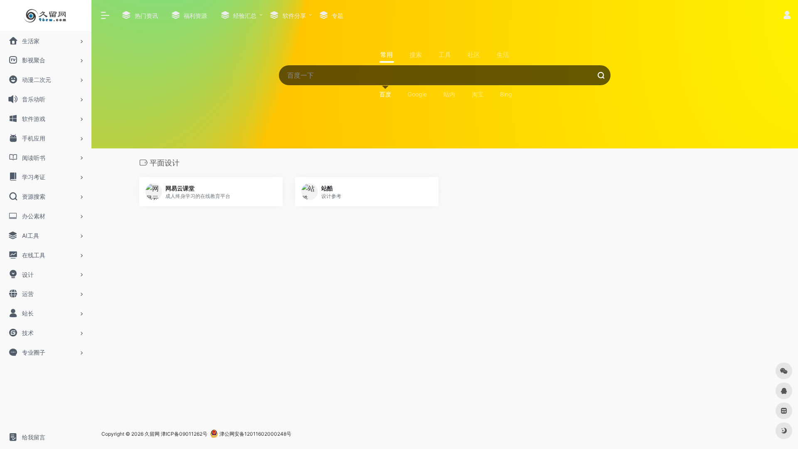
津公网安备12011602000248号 (254, 434)
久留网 (152, 434)
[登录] (787, 16)
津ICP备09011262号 (184, 434)
